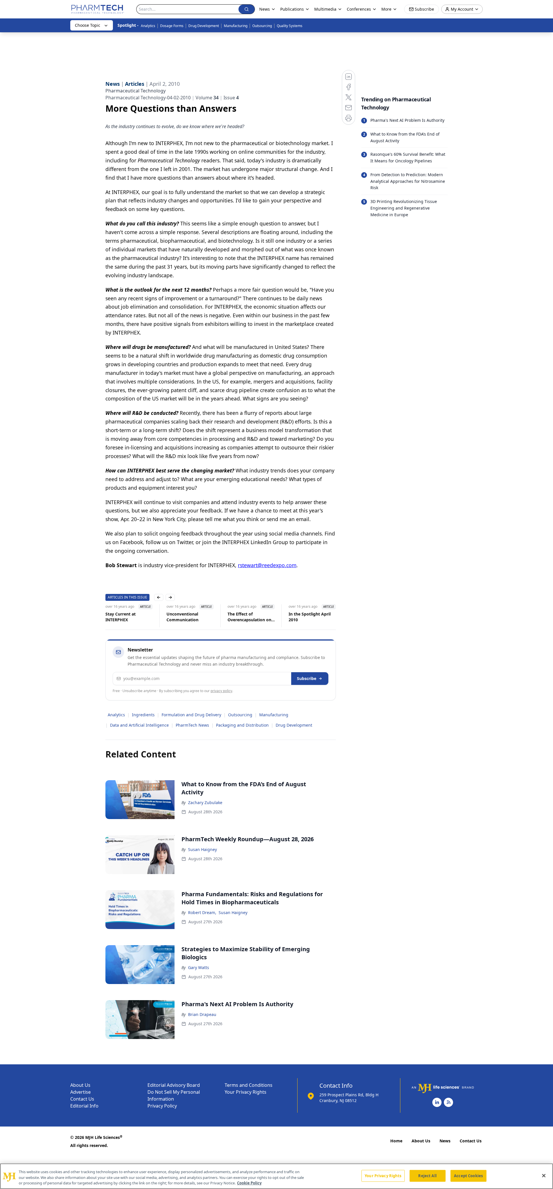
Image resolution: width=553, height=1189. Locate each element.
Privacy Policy (162, 1106)
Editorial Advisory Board (173, 1085)
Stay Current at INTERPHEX (120, 616)
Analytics (148, 25)
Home (396, 1141)
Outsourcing (262, 25)
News (445, 1141)
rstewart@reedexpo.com (267, 565)
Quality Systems (289, 25)
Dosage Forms (171, 25)
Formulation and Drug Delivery (191, 714)
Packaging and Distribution (242, 725)
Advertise (80, 1092)
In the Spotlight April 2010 (310, 616)
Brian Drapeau (202, 1014)
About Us (80, 1085)
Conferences (359, 9)
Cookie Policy (249, 1183)
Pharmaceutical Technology (135, 91)
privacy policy (221, 690)
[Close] (543, 1175)
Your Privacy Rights (245, 1092)
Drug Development (203, 25)
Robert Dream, (202, 912)
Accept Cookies (468, 1175)
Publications (292, 9)
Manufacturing (235, 25)
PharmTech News (192, 725)
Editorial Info (84, 1106)
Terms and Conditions (248, 1085)
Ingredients (143, 714)
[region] (276, 1176)
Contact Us (82, 1099)
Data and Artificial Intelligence (139, 725)
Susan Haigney (202, 849)
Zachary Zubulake (205, 802)
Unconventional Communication (182, 616)
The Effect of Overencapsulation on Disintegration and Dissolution (249, 617)
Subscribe (306, 678)
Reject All (427, 1175)
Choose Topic (87, 25)
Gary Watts (198, 967)
